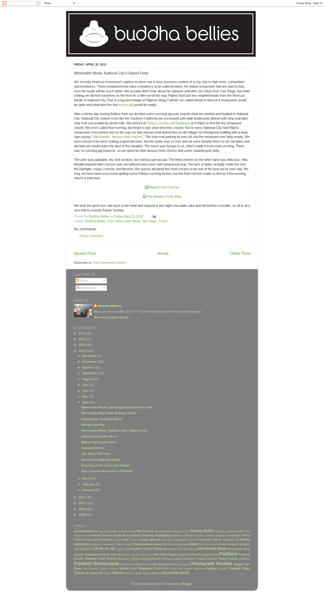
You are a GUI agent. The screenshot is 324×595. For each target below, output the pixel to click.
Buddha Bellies (95, 221)
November (90, 361)
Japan (193, 544)
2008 (83, 514)
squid (173, 568)
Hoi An (234, 539)
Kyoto (246, 544)
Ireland (178, 544)
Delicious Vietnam (183, 535)
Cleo (247, 531)
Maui (179, 549)
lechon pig (126, 105)
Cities (240, 531)
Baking (132, 531)
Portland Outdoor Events (211, 558)
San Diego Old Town (95, 453)
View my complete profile (111, 317)
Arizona (122, 531)
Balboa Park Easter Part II (99, 436)
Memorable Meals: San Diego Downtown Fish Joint (117, 407)
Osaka (182, 554)
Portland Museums (118, 558)
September (90, 373)
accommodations (86, 531)
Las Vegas (80, 548)
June (86, 390)
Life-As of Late (104, 548)
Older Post (240, 253)
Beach (168, 531)
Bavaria (159, 531)
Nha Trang (146, 554)
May (85, 396)
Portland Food (95, 558)
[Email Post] (153, 216)
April (85, 402)
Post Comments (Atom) (109, 262)
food (111, 221)
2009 (83, 509)
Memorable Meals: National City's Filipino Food (114, 430)
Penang (192, 554)
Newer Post (85, 253)
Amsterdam (111, 531)
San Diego (149, 221)
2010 (83, 503)
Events (97, 539)
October (88, 367)
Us (101, 573)
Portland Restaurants (96, 563)
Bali (139, 531)
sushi (180, 568)
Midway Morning (92, 424)
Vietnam (117, 573)
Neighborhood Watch (97, 554)
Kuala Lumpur (228, 544)
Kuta (240, 544)
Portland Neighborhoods (146, 558)
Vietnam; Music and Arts (138, 573)
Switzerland (199, 568)
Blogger (187, 584)
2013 (83, 345)
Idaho (171, 544)
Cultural (135, 535)
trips (86, 573)
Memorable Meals (128, 221)
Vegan (107, 573)
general (155, 539)
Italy (185, 544)
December (90, 356)
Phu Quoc (203, 554)
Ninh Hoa (159, 554)
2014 (83, 339)
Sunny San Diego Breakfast (100, 459)
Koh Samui (205, 544)
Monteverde (235, 548)
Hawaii (225, 539)
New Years (117, 554)
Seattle (124, 568)
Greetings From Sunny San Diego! (105, 465)
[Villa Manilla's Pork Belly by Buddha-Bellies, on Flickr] (162, 196)
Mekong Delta (190, 549)
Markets (172, 549)
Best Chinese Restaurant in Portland (106, 471)
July (85, 385)
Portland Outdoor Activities (178, 558)
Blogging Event (181, 531)
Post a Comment (91, 236)
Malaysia (160, 548)
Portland (228, 554)
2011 (82, 497)
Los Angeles (133, 548)
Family (107, 539)
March (87, 478)
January (88, 490)
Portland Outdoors (239, 558)
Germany (167, 539)
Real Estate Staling (131, 564)
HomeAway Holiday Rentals (117, 544)
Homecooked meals (147, 544)
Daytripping (163, 535)
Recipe (173, 564)
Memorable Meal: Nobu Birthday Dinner (109, 413)
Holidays (96, 544)
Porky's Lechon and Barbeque (168, 123)
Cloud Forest (81, 535)
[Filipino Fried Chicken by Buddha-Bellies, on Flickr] (162, 187)
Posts (83, 280)
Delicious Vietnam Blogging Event (213, 535)
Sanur (104, 568)
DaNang (147, 535)
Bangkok (148, 531)
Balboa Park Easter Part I (99, 442)
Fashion (117, 539)
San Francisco (91, 568)
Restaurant (184, 564)
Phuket (214, 554)
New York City (132, 554)
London (120, 549)
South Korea (161, 568)
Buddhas (220, 531)
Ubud (94, 573)
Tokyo (246, 568)
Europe (87, 539)
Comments (87, 287)
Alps (101, 531)
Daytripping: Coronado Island (101, 419)
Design (236, 535)
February (89, 484)
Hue (165, 544)
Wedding (156, 573)
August (87, 379)
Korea (215, 544)
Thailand (234, 568)
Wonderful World (176, 573)
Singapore (145, 568)
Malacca (148, 548)
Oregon (172, 554)
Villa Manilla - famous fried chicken (117, 137)
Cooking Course (100, 535)
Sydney (212, 568)
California (231, 531)
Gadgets (144, 539)
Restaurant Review (211, 563)
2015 (83, 333)
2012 (83, 351)
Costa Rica (121, 535)
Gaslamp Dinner (92, 448)
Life (89, 548)
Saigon (238, 564)
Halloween (205, 539)
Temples (222, 568)
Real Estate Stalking (155, 564)
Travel (163, 221)
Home (163, 253)
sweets (188, 568)
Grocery (193, 539)
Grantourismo (180, 539)
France (134, 539)
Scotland (113, 568)
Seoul (133, 568)
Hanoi (217, 539)
